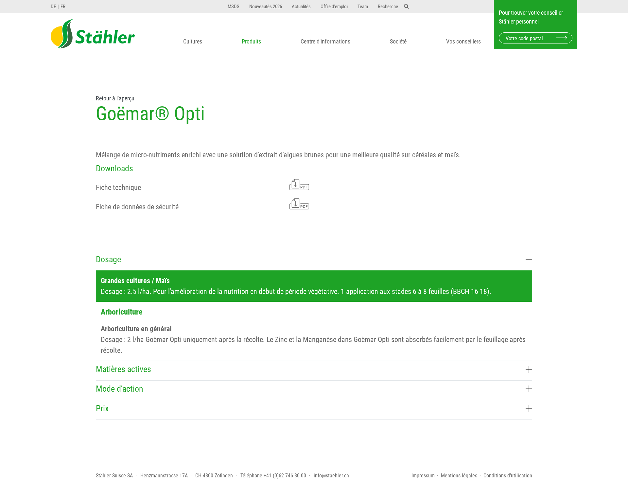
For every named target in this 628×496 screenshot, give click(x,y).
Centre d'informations (325, 41)
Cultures (192, 41)
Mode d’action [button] (119, 389)
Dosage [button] (108, 259)
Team (363, 6)
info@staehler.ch (331, 475)
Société (398, 41)
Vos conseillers (463, 41)
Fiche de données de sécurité (137, 207)
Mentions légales (459, 475)
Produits (251, 41)
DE (53, 6)
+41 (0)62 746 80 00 (285, 475)
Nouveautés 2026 (265, 6)
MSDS (233, 6)
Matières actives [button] (123, 369)
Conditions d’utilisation (507, 475)
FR (63, 6)
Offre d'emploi (334, 6)
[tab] (314, 260)
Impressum (423, 475)
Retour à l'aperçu (115, 98)
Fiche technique (118, 187)
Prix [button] (102, 408)
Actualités (301, 6)
